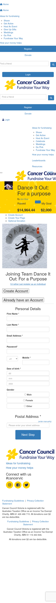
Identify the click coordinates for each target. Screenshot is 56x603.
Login (28, 74)
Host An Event (10, 26)
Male (29, 394)
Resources (37, 166)
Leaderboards (38, 160)
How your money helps (43, 154)
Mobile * (26, 357)
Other (29, 406)
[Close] (55, 172)
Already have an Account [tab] (23, 299)
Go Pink (7, 35)
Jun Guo (24, 198)
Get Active (8, 23)
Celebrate (40, 141)
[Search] (51, 97)
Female (29, 400)
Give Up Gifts (10, 29)
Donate (28, 113)
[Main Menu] (1, 172)
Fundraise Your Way (13, 38)
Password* (12, 346)
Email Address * (15, 335)
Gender (10, 389)
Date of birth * (14, 368)
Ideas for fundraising (42, 127)
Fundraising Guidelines (13, 500)
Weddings (8, 32)
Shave (7, 20)
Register (28, 107)
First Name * (13, 313)
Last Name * (13, 324)
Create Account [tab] (15, 290)
